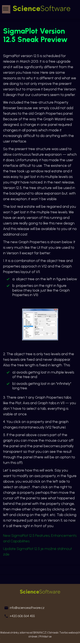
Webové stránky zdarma (14, 632)
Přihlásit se (45, 636)
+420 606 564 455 (22, 616)
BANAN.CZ (39, 632)
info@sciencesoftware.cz (27, 608)
